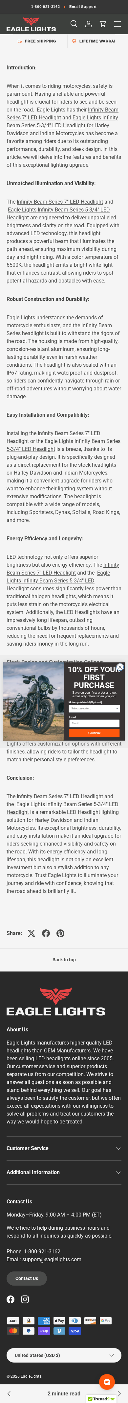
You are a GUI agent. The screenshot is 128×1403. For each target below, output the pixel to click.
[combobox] (93, 708)
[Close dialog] (120, 667)
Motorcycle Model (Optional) (85, 702)
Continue (94, 733)
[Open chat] (107, 1382)
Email (72, 717)
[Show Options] (117, 708)
